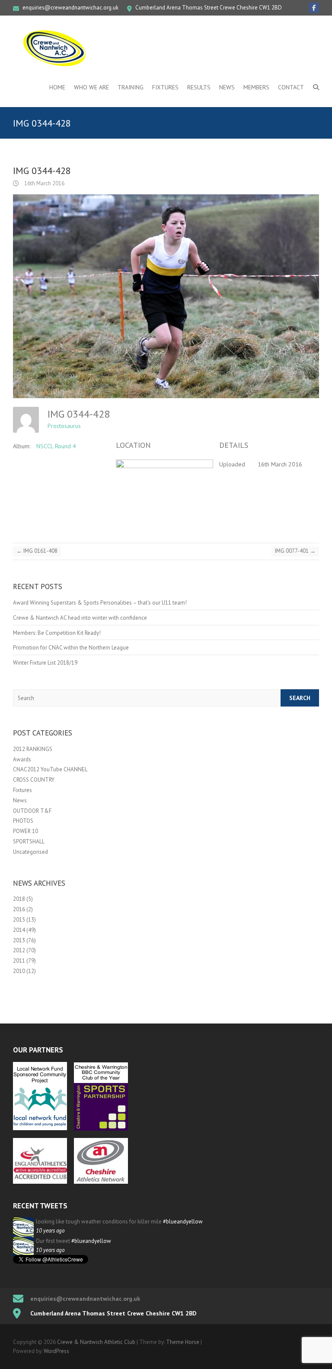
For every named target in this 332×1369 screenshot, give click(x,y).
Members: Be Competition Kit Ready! (57, 633)
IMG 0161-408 (36, 551)
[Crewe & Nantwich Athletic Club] (56, 48)
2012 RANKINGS (32, 749)
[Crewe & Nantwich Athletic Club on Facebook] (314, 8)
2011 (19, 960)
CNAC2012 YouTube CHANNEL (50, 769)
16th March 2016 (43, 183)
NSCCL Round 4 (56, 446)
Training (131, 87)
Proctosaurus (64, 426)
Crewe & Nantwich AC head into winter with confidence (80, 617)
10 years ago (50, 1230)
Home (57, 87)
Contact (291, 87)
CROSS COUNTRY (33, 779)
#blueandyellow (183, 1221)
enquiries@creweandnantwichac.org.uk (70, 7)
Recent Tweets (40, 1206)
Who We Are (91, 87)
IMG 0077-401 (295, 551)
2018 (19, 899)
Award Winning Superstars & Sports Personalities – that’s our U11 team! (100, 602)
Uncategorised (30, 852)
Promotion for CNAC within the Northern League (71, 647)
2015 (19, 919)
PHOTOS (23, 820)
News (227, 87)
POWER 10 (25, 831)
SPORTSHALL (29, 841)
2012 (19, 950)
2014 (19, 930)
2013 (19, 940)
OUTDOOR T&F (32, 810)
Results (199, 87)
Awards (22, 759)
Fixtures (165, 87)
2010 (19, 971)
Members (256, 87)
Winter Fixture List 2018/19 (45, 662)
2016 (19, 909)
